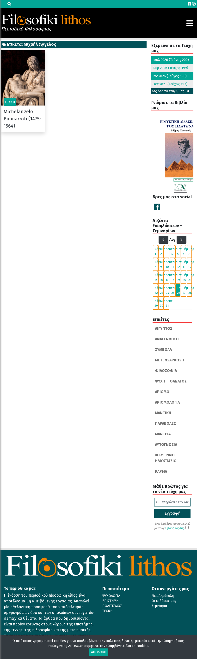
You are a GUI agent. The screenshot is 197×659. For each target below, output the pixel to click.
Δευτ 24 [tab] (167, 290)
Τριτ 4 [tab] (173, 251)
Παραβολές (165, 423)
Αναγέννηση (167, 339)
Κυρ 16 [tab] (161, 277)
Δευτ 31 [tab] (167, 303)
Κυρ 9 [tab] (161, 264)
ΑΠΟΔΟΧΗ (98, 652)
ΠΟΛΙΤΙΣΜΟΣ (112, 606)
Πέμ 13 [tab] (184, 264)
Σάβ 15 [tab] (156, 277)
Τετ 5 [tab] (178, 251)
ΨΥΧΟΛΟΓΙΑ (111, 596)
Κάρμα (161, 471)
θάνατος (178, 381)
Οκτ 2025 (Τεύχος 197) (170, 84)
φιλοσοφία (166, 370)
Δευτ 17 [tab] (167, 277)
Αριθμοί (163, 391)
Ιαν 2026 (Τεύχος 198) (170, 76)
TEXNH (107, 611)
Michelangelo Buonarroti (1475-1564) (23, 119)
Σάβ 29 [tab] (156, 303)
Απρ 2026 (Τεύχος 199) (170, 68)
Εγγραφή (172, 513)
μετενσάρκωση (169, 360)
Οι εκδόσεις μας (164, 601)
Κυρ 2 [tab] (161, 251)
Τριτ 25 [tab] (173, 290)
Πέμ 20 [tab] (184, 277)
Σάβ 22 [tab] (156, 290)
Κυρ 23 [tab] (161, 290)
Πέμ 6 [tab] (184, 251)
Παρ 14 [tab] (190, 264)
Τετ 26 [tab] (178, 290)
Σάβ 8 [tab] (156, 264)
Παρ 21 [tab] (190, 277)
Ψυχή (160, 381)
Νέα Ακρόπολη (163, 596)
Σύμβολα (163, 349)
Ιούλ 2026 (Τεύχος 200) (171, 60)
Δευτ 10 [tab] (167, 264)
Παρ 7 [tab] (190, 251)
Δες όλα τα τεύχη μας (168, 91)
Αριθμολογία (167, 402)
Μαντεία (163, 434)
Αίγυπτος (163, 328)
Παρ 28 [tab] (190, 290)
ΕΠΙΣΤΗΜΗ (110, 601)
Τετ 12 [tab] (178, 264)
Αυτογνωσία (166, 444)
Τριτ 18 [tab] (173, 277)
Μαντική (163, 413)
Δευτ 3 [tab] (167, 251)
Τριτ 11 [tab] (173, 264)
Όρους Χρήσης (174, 528)
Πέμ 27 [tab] (184, 290)
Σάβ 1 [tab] (156, 251)
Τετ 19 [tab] (178, 277)
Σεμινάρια (159, 606)
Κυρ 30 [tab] (161, 303)
